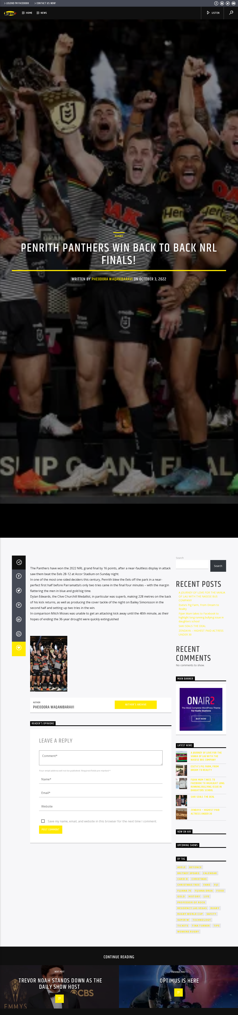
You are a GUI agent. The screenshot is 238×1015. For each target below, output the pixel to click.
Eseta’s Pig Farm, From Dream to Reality (205, 819)
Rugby (119, 260)
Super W (183, 971)
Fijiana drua (204, 942)
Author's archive (136, 756)
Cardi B (182, 930)
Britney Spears (188, 925)
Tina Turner (201, 977)
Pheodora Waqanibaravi (112, 303)
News (44, 13)
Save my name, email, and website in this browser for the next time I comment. (102, 873)
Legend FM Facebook (17, 3)
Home (29, 13)
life (206, 948)
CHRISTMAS (199, 930)
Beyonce (195, 919)
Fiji (216, 936)
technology (202, 971)
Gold (181, 948)
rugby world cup (190, 965)
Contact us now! (46, 3)
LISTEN (215, 13)
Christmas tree (188, 936)
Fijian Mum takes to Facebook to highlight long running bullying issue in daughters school (201, 669)
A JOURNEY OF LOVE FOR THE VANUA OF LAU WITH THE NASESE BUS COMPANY (202, 648)
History (194, 948)
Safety (211, 965)
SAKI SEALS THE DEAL (192, 678)
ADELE (181, 919)
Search (180, 609)
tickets (182, 977)
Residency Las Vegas (192, 960)
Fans (206, 936)
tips (217, 977)
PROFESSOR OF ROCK (191, 954)
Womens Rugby (188, 983)
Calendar (210, 925)
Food (220, 942)
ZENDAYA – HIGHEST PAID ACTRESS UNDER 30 (205, 863)
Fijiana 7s (184, 942)
